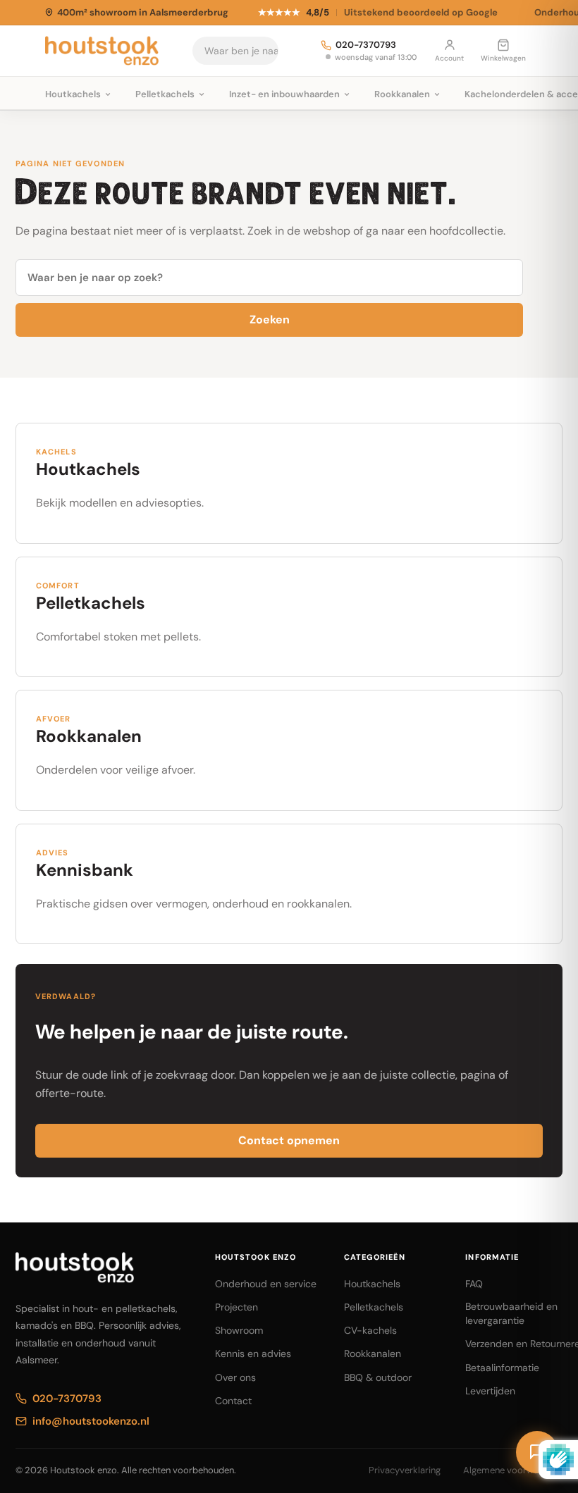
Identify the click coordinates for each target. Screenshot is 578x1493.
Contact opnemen (289, 1140)
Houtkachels (372, 1283)
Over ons (235, 1377)
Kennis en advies (253, 1353)
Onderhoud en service (265, 1283)
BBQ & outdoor (378, 1377)
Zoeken (270, 319)
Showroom (239, 1330)
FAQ (474, 1283)
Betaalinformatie (502, 1367)
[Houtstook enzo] (102, 51)
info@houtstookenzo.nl (90, 1421)
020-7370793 (366, 45)
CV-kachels (370, 1330)
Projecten (236, 1307)
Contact (233, 1400)
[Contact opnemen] (537, 1452)
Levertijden (490, 1390)
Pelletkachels (373, 1307)
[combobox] (264, 50)
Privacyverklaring (405, 1470)
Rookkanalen (372, 1353)
